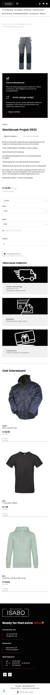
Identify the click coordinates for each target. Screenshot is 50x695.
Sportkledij (18, 10)
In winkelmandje (14, 254)
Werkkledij (27, 10)
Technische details (31, 136)
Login (39, 3)
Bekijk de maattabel (12, 230)
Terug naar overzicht (14, 263)
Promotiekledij (7, 10)
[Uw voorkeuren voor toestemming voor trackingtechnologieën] (4, 691)
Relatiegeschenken (20, 14)
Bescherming (7, 14)
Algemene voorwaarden (30, 688)
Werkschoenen (38, 10)
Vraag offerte (14, 112)
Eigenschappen (10, 136)
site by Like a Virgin (26, 692)
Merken (43, 14)
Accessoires (34, 14)
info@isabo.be (11, 636)
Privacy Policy (15, 688)
